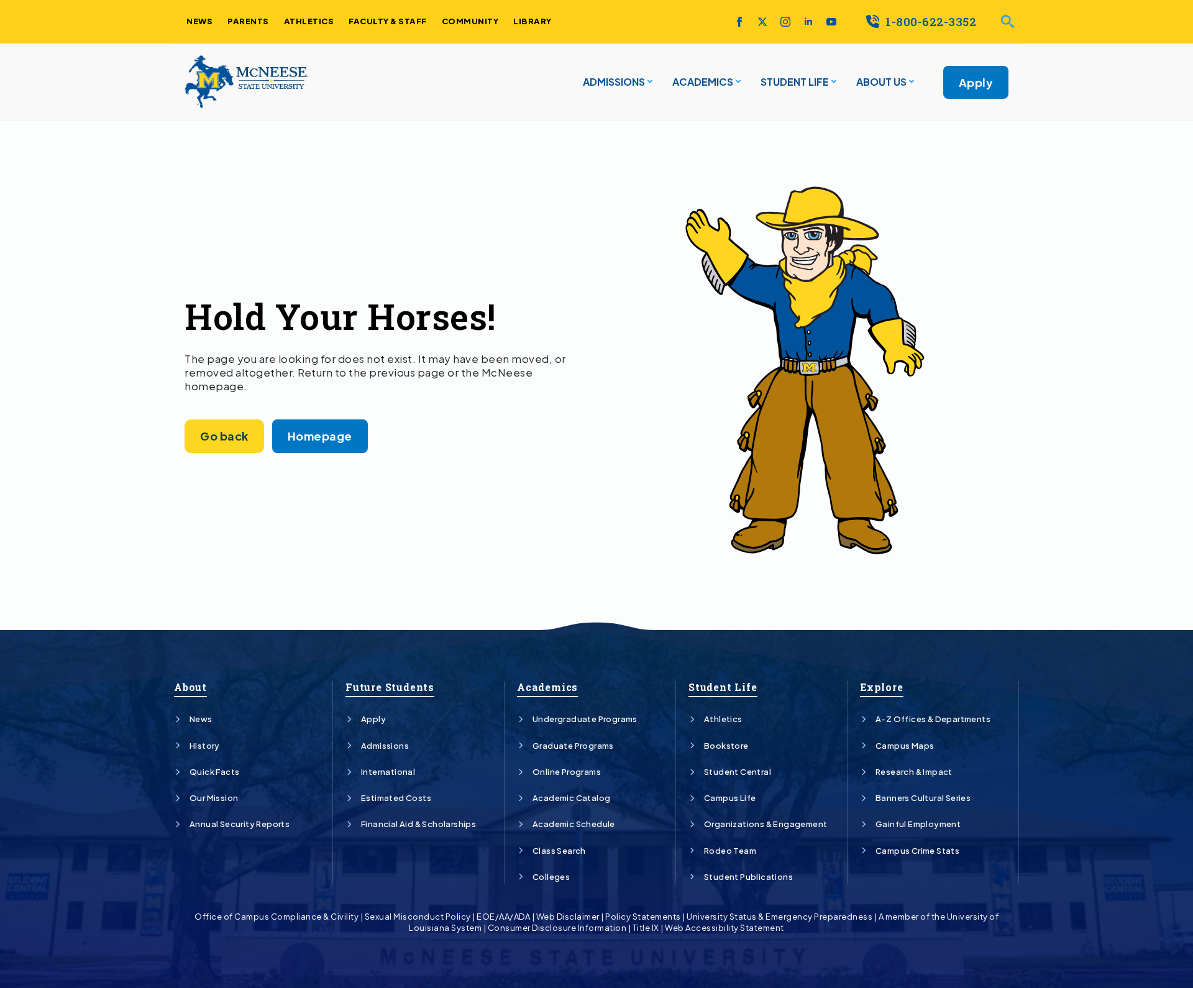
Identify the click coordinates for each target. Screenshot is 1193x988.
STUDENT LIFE (795, 81)
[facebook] (739, 22)
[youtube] (831, 22)
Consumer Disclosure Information (557, 928)
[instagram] (785, 22)
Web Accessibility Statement (724, 928)
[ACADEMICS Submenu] (737, 82)
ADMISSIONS (614, 81)
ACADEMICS (702, 81)
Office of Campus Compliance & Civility (276, 917)
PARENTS (248, 21)
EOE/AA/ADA (503, 917)
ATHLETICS (309, 21)
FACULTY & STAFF (388, 21)
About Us (881, 81)
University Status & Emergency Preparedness (779, 917)
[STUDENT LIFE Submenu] (832, 82)
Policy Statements (643, 917)
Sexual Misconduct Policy (418, 917)
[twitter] (762, 22)
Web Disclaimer (568, 917)
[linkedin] (808, 22)
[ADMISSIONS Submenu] (648, 82)
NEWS (199, 21)
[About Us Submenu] (910, 82)
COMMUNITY (470, 21)
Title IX (646, 928)
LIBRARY (532, 21)
